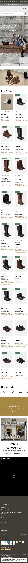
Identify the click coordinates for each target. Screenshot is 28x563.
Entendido (18, 560)
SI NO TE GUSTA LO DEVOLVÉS (14, 4)
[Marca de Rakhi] (4, 392)
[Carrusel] (14, 41)
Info (2, 525)
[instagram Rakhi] (1, 499)
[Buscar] (25, 13)
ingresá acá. (23, 554)
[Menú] (2, 8)
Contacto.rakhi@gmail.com (7, 509)
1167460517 (4, 507)
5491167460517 (5, 504)
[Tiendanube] (7, 558)
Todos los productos (6, 520)
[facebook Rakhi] (4, 499)
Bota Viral (3, 522)
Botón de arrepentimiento (6, 555)
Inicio (2, 517)
